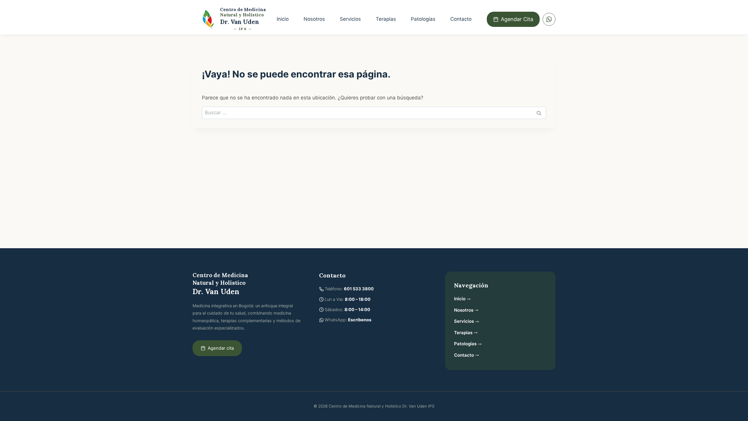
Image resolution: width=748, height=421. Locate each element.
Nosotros (314, 19)
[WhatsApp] (549, 19)
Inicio (283, 19)
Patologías (423, 19)
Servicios (350, 19)
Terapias (386, 19)
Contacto (461, 19)
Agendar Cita (517, 19)
